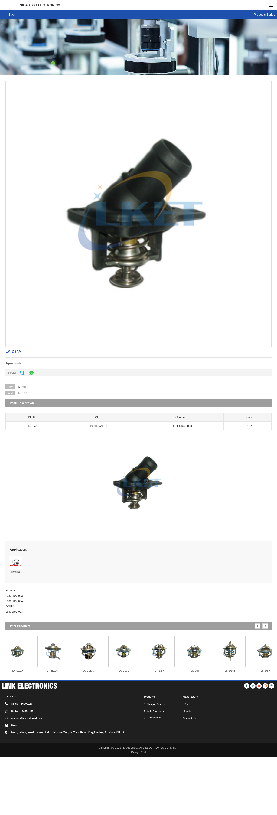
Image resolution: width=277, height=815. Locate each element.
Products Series (264, 14)
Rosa (14, 725)
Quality (187, 710)
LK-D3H (21, 386)
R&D (185, 703)
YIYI (143, 752)
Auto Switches (155, 710)
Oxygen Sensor (156, 704)
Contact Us (189, 718)
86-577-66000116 (22, 703)
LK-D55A (22, 392)
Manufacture (190, 696)
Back (11, 14)
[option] (53, 652)
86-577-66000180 (22, 710)
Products (149, 696)
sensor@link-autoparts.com (27, 717)
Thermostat (154, 717)
